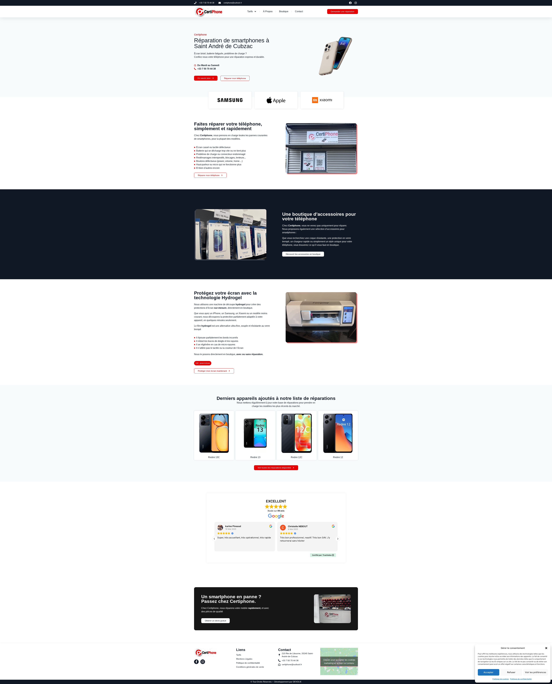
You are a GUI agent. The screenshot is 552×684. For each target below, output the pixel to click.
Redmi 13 (255, 457)
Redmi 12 (338, 457)
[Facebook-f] (196, 661)
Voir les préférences (535, 672)
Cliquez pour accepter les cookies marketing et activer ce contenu (339, 661)
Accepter (488, 672)
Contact (299, 11)
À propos (268, 11)
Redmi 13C (214, 457)
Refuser (511, 672)
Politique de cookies (500, 679)
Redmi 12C (296, 457)
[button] (546, 648)
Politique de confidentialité (521, 679)
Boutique (283, 11)
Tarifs (250, 11)
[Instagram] (202, 661)
